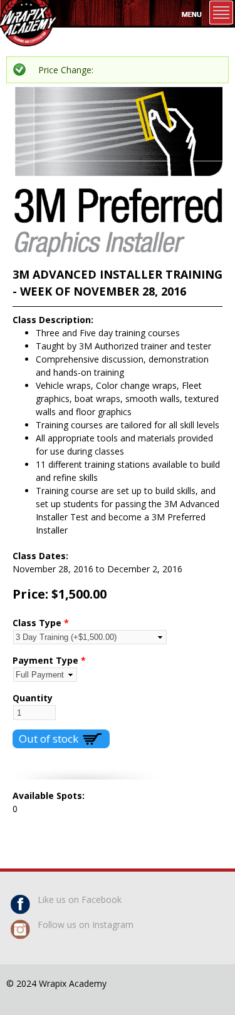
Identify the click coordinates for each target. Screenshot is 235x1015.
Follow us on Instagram (85, 924)
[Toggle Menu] (221, 12)
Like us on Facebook (80, 899)
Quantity (33, 698)
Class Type (41, 623)
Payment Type (49, 660)
